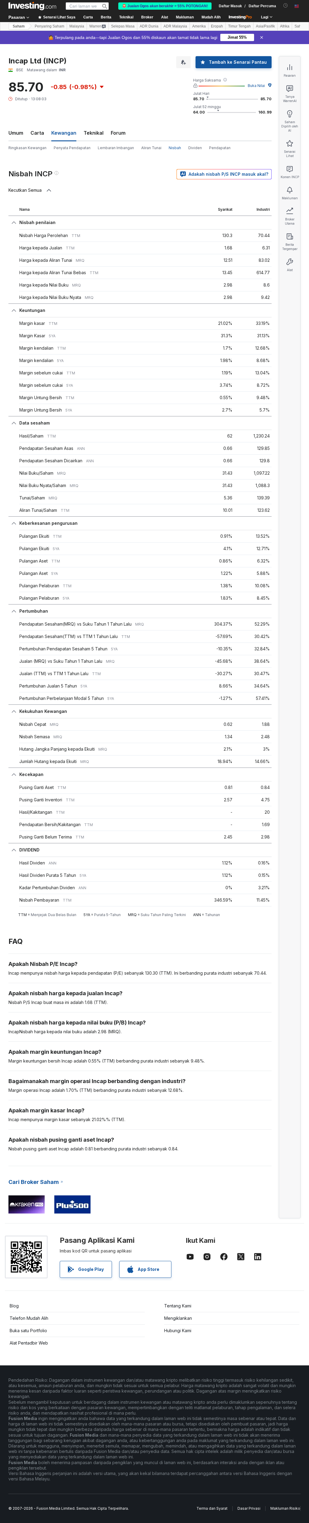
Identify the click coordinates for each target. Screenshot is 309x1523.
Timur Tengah (239, 26)
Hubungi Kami (177, 1330)
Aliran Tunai (151, 148)
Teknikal (94, 133)
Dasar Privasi (248, 1508)
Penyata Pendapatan (72, 148)
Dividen (195, 148)
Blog (14, 1305)
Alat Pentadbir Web (29, 1342)
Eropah (217, 26)
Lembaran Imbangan (116, 148)
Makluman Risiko (285, 1508)
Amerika (199, 26)
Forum (118, 133)
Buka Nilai (256, 85)
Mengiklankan (178, 1318)
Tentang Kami (177, 1305)
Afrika (284, 26)
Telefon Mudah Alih (29, 1318)
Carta (37, 133)
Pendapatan (220, 148)
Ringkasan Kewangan (27, 148)
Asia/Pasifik (265, 26)
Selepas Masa (123, 26)
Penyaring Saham (49, 26)
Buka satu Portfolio (28, 1330)
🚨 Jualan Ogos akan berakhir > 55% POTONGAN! (165, 6)
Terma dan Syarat (212, 1508)
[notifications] (285, 5)
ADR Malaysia (175, 26)
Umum (15, 133)
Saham (19, 26)
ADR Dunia (149, 26)
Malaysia (76, 26)
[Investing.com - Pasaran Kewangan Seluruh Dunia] (32, 6)
